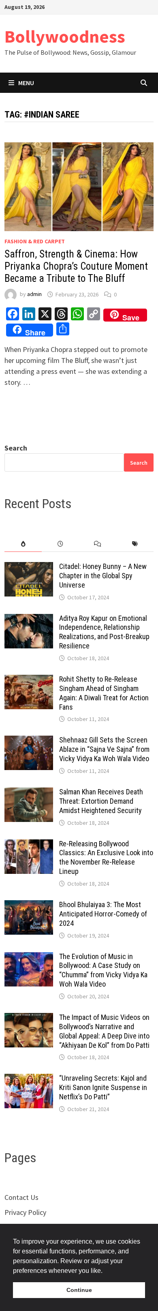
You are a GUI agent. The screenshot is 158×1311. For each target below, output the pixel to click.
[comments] (97, 544)
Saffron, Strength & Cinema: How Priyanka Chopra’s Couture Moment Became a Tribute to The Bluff (76, 266)
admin (34, 294)
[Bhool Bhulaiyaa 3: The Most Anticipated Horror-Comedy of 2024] (28, 905)
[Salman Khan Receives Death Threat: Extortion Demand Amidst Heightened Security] (28, 793)
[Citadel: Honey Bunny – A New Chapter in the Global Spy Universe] (28, 567)
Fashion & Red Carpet (34, 241)
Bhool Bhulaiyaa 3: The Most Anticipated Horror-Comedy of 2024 (103, 913)
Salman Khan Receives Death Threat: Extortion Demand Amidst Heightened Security (101, 801)
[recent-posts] (60, 544)
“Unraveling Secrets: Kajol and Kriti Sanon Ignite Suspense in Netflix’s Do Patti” (103, 1087)
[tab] (23, 544)
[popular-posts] (23, 544)
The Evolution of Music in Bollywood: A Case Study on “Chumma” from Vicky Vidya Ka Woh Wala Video (103, 970)
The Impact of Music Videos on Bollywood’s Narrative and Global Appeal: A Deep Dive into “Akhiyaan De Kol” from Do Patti (104, 1031)
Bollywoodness (64, 36)
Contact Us (21, 1197)
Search (15, 448)
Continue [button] (79, 1290)
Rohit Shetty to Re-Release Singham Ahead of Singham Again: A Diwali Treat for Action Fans (104, 693)
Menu (26, 83)
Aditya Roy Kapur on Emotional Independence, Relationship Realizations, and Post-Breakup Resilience (104, 632)
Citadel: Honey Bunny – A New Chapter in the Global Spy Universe (103, 575)
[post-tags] (135, 544)
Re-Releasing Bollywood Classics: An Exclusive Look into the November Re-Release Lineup (106, 857)
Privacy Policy (25, 1212)
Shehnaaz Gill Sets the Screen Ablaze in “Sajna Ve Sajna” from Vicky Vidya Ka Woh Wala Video (104, 749)
